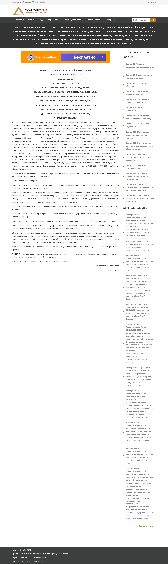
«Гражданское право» (59, 554)
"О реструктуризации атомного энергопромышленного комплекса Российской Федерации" (140, 311)
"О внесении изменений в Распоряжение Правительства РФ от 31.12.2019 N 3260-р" (140, 262)
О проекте (112, 20)
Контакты (152, 2)
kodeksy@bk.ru (40, 557)
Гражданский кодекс (24, 20)
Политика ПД (38, 561)
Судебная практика (49, 20)
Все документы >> (147, 526)
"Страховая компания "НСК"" (138, 432)
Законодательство (72, 20)
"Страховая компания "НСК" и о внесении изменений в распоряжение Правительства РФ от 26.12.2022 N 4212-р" (140, 403)
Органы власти (94, 20)
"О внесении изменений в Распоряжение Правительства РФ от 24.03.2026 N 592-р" (140, 455)
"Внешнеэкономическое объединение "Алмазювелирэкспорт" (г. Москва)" (139, 343)
